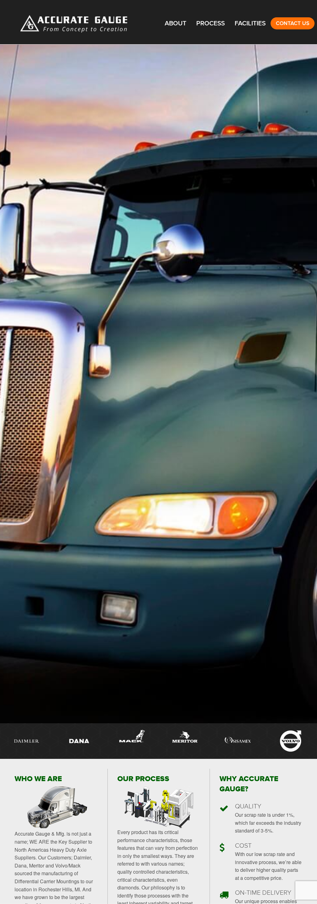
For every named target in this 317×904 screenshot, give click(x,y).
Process (210, 23)
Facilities (250, 23)
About (175, 23)
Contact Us (292, 23)
